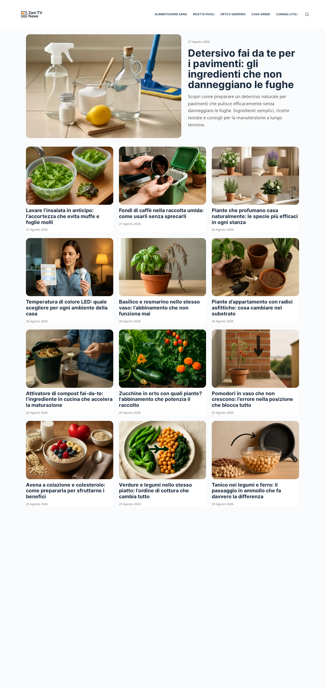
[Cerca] (307, 14)
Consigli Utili (286, 14)
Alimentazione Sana (171, 14)
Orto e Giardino (233, 14)
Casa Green (260, 14)
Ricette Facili (203, 14)
